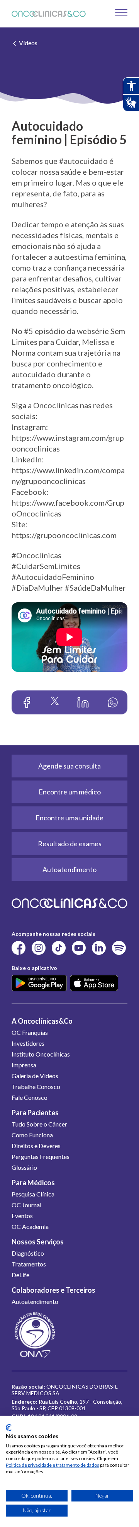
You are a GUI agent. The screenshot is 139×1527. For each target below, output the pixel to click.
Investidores (28, 1043)
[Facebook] (27, 702)
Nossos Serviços (38, 1241)
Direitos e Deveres (36, 1145)
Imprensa (24, 1065)
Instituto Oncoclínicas (41, 1054)
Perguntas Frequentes (41, 1156)
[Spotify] (119, 947)
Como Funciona (32, 1134)
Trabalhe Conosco (36, 1086)
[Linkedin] (83, 702)
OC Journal (26, 1204)
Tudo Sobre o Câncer (39, 1124)
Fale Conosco (29, 1097)
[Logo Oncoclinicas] (49, 13)
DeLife (20, 1274)
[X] (54, 702)
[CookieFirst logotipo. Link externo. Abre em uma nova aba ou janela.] (9, 1427)
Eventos (22, 1215)
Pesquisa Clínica (33, 1194)
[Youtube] (79, 947)
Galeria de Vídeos (35, 1075)
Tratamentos (29, 1264)
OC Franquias (30, 1032)
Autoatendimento (35, 1301)
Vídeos (28, 42)
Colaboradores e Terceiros (53, 1290)
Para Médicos (33, 1182)
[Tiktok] (59, 947)
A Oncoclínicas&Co (42, 1021)
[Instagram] (39, 947)
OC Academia (30, 1226)
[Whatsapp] (113, 702)
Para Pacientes (35, 1112)
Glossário (24, 1167)
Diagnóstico (28, 1253)
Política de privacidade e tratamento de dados (52, 1465)
